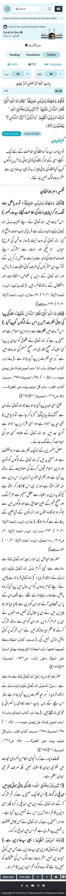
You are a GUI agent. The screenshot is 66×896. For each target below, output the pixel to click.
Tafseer (51, 54)
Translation (33, 54)
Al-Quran (15, 18)
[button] (6, 91)
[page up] (37, 877)
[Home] (7, 8)
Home (6, 18)
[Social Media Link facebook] (22, 885)
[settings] (63, 877)
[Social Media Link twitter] (27, 885)
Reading (15, 54)
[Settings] (58, 9)
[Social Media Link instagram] (38, 885)
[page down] (46, 877)
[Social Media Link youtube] (33, 885)
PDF (33, 64)
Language (54, 64)
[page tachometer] (56, 877)
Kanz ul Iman (11, 133)
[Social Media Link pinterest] (43, 885)
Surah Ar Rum (11, 32)
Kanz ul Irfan (32, 133)
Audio (14, 64)
